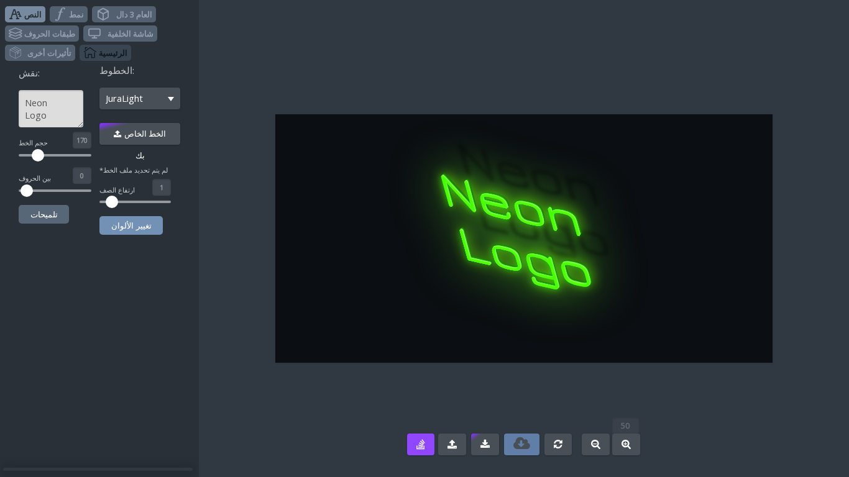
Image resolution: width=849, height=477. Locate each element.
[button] (25, 14)
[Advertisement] (401, 377)
